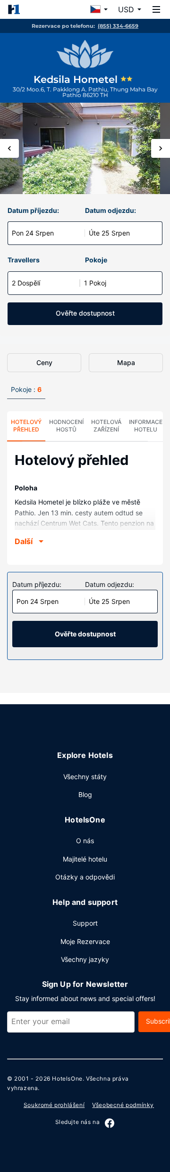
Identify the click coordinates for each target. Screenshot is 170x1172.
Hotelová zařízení (106, 425)
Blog (85, 794)
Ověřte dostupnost (85, 313)
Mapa (126, 362)
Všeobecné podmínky (123, 1104)
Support (85, 923)
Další (24, 541)
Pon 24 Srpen (33, 233)
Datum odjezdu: (110, 210)
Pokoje (96, 260)
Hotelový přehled (26, 425)
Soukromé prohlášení (54, 1104)
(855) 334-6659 (118, 26)
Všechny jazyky (85, 959)
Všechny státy (85, 777)
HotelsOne (67, 1078)
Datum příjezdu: (33, 210)
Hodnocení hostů (66, 425)
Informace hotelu (145, 425)
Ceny (44, 362)
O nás (85, 841)
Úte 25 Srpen (109, 233)
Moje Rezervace (85, 941)
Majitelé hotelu (85, 859)
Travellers (24, 260)
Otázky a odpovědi (85, 877)
